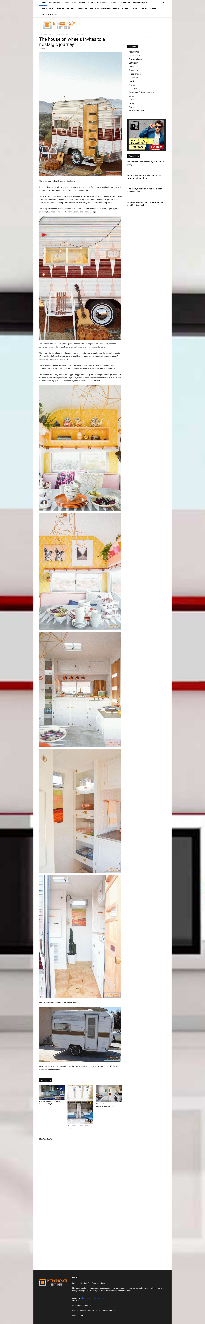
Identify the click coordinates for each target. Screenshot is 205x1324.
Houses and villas (49, 14)
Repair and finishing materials (104, 8)
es (82, 1315)
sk (99, 1310)
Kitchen (70, 8)
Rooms (134, 8)
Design (144, 8)
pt (79, 1315)
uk (111, 1310)
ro (96, 1310)
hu (81, 1310)
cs (87, 1310)
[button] (163, 3)
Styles (125, 8)
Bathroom (102, 3)
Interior (60, 8)
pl (90, 1310)
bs (108, 1310)
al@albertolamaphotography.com (94, 1298)
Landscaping (47, 8)
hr (84, 1310)
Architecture (69, 3)
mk (93, 1310)
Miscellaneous (140, 3)
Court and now (86, 3)
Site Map (75, 1300)
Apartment (124, 3)
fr (73, 1315)
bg (114, 1310)
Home (43, 3)
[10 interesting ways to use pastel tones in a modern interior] (109, 1093)
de (76, 1315)
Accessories (54, 3)
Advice (153, 8)
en (74, 1310)
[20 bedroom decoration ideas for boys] (80, 1104)
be (77, 1310)
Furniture (82, 8)
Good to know (46, 1080)
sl (102, 1310)
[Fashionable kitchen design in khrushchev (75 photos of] (52, 1092)
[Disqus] (80, 1171)
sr (105, 1310)
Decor (113, 3)
